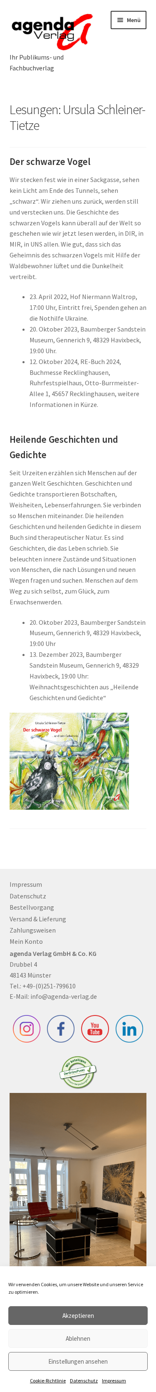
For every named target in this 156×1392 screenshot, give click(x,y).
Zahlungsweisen (33, 930)
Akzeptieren (78, 1316)
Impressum (114, 1380)
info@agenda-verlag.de (63, 996)
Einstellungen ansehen (78, 1361)
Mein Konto (26, 941)
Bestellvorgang (32, 907)
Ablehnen (78, 1338)
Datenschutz (84, 1380)
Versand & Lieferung (38, 919)
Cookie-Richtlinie (48, 1380)
